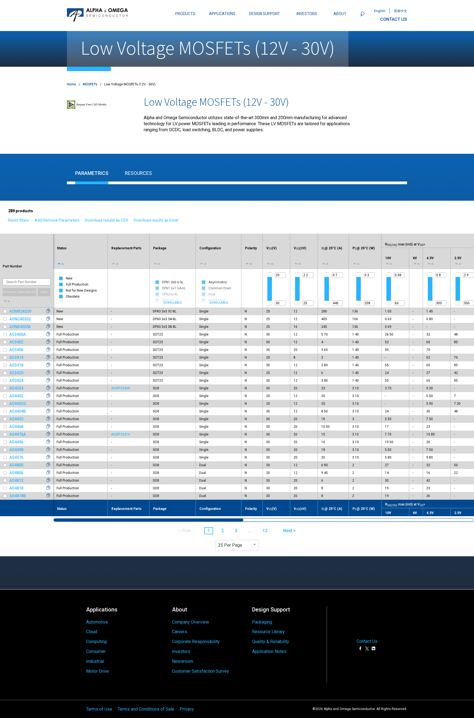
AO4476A (17, 434)
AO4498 (16, 450)
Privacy (187, 708)
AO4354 (16, 388)
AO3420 (16, 373)
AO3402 (16, 342)
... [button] (250, 530)
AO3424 (16, 380)
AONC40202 (20, 319)
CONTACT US (393, 19)
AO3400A (17, 334)
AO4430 (16, 419)
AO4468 (16, 427)
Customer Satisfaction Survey (200, 671)
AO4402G (17, 404)
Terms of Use (99, 708)
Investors (181, 651)
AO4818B (17, 496)
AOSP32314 (120, 434)
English (379, 11)
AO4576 (16, 457)
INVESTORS (307, 14)
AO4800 (16, 465)
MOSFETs (90, 84)
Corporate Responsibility (196, 641)
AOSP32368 (120, 388)
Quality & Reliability (270, 641)
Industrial (95, 661)
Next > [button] (289, 530)
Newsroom (182, 661)
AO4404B (17, 411)
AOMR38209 (20, 311)
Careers (179, 631)
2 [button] (222, 530)
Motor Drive (97, 671)
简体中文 (400, 11)
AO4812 (16, 480)
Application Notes (269, 651)
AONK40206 (20, 327)
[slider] (269, 275)
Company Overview (190, 622)
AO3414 (16, 357)
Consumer (96, 651)
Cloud (91, 631)
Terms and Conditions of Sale (146, 708)
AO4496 (16, 442)
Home (71, 84)
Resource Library (268, 631)
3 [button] (236, 530)
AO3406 (16, 350)
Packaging (262, 622)
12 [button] (265, 530)
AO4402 (16, 396)
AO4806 (16, 473)
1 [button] (208, 530)
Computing (96, 641)
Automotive (97, 622)
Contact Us (367, 641)
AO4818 (16, 488)
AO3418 (16, 365)
